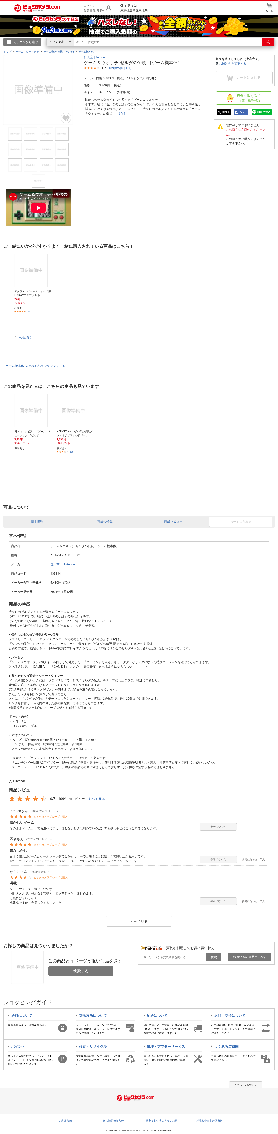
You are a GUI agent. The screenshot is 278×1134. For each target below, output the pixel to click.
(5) (29, 312)
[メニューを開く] (6, 8)
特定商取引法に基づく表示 (161, 1120)
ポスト (226, 112)
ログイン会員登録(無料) (93, 8)
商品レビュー (173, 521)
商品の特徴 (105, 521)
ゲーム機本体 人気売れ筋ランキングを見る (35, 366)
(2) (71, 452)
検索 (214, 957)
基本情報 (37, 521)
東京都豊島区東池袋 (134, 8)
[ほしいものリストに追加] (66, 118)
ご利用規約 (65, 1120)
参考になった (218, 826)
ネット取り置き (195, 48)
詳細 (122, 113)
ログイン (45, 49)
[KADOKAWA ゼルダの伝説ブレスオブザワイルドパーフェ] (75, 410)
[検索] (268, 42)
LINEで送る (264, 112)
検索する (81, 971)
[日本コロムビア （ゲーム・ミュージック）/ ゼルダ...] (33, 410)
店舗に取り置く (248, 98)
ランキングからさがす (121, 48)
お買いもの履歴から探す (249, 957)
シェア (243, 112)
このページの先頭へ (245, 1085)
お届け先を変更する (232, 63)
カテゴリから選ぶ (25, 42)
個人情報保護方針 (113, 1120)
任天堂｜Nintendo (96, 57)
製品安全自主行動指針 (209, 1120)
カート (269, 11)
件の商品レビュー (123, 68)
